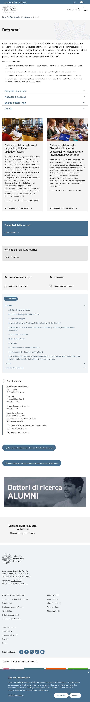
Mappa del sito (52, 599)
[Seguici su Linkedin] (37, 652)
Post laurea (27, 17)
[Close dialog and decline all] (88, 670)
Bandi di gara (7, 631)
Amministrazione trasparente (13, 595)
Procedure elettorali (9, 635)
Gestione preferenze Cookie (12, 607)
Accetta (75, 695)
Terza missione (53, 607)
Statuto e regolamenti (10, 615)
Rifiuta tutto (61, 695)
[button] (75, 2)
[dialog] (45, 685)
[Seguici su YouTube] (42, 652)
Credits (4, 643)
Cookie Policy (7, 603)
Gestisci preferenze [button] (15, 695)
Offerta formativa (14, 17)
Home (4, 17)
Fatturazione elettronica (11, 619)
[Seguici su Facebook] (21, 652)
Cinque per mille (53, 611)
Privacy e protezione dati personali (15, 599)
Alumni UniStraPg (54, 603)
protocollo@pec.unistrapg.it (17, 583)
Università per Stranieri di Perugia (15, 2)
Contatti (5, 639)
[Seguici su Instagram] (32, 652)
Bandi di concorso (8, 627)
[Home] (10, 9)
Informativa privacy (41, 690)
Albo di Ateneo (52, 595)
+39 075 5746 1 (16, 581)
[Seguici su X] (26, 652)
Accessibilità (7, 611)
